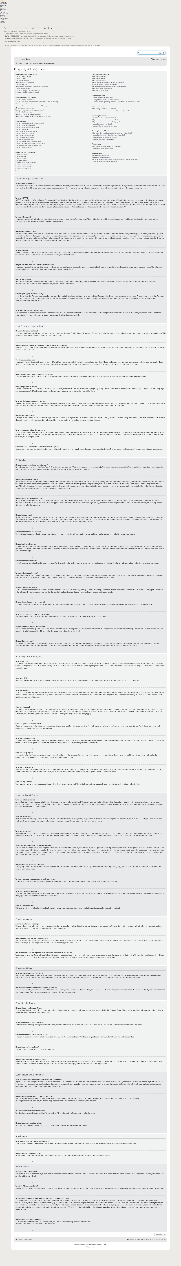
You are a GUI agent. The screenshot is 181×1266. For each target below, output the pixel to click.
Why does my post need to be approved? (29, 145)
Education (3, 9)
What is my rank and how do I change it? (29, 114)
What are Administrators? (100, 76)
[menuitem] (28, 59)
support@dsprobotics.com (52, 28)
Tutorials (2, 16)
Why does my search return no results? (105, 120)
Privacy (2, 21)
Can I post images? (22, 160)
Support (2, 8)
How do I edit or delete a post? (25, 125)
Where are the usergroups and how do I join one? (108, 82)
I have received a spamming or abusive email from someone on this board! (116, 102)
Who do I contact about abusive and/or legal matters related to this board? (115, 159)
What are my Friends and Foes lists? (104, 109)
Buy (1, 6)
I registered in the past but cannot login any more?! (32, 86)
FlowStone (3, 2)
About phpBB (20, 1176)
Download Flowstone (6, 14)
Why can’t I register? (22, 80)
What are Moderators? (99, 78)
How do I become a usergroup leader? (104, 84)
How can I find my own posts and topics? (105, 126)
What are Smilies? (21, 158)
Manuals (2, 15)
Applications (3, 3)
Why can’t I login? (21, 84)
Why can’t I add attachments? (25, 137)
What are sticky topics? (23, 167)
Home (2, 0)
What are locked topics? (23, 169)
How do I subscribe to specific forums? (104, 137)
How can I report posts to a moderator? (28, 141)
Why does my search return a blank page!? (106, 122)
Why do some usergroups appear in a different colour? (109, 86)
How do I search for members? (102, 124)
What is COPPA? (21, 78)
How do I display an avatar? (24, 112)
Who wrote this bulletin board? (101, 155)
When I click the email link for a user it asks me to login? (33, 116)
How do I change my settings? (25, 100)
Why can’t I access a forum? (25, 135)
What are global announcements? (26, 162)
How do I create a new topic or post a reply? (30, 123)
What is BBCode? (21, 154)
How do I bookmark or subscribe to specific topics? (108, 135)
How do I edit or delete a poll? (25, 133)
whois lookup (20, 1203)
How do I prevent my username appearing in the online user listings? (37, 102)
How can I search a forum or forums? (104, 118)
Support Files (4, 18)
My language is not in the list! (25, 108)
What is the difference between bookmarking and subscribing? (112, 133)
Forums (2, 19)
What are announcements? (24, 165)
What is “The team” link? (100, 91)
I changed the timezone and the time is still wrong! (31, 106)
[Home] (26, 51)
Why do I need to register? (24, 76)
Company (3, 12)
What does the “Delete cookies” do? (27, 93)
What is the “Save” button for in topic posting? (30, 143)
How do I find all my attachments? (103, 148)
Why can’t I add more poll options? (26, 131)
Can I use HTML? (21, 156)
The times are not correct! (24, 104)
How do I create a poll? (23, 129)
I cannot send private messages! (102, 97)
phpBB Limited (75, 1174)
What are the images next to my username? (30, 110)
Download (3, 5)
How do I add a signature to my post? (27, 127)
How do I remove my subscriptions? (103, 139)
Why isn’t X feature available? (101, 157)
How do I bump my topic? (24, 147)
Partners (2, 11)
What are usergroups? (99, 80)
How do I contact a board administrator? (105, 161)
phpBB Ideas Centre (112, 1188)
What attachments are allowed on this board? (106, 146)
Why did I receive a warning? (25, 139)
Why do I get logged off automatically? (28, 91)
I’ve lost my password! (23, 88)
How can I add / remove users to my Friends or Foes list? (110, 111)
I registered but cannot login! (25, 82)
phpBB (85, 391)
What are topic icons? (22, 171)
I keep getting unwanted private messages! (106, 100)
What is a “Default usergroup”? (102, 88)
